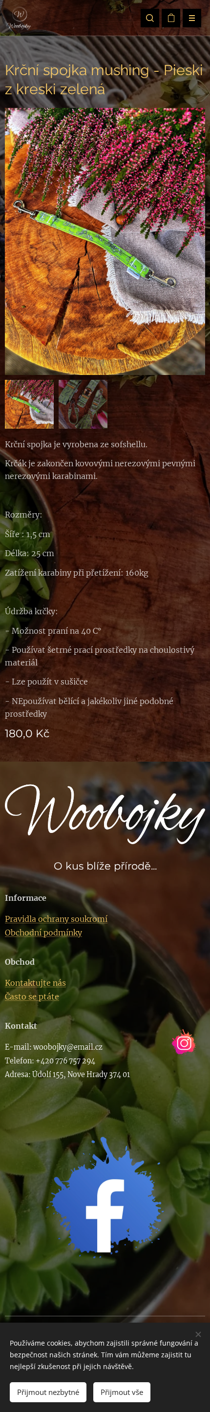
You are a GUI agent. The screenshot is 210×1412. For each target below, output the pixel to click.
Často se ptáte (32, 996)
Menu (192, 18)
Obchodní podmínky (43, 932)
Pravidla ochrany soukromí (56, 919)
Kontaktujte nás (35, 983)
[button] (150, 18)
